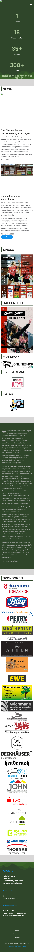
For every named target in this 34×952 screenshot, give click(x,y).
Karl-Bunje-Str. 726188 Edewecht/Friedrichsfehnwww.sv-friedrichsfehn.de (15, 913)
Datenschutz (17, 934)
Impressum (17, 937)
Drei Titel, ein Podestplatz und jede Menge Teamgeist (16, 132)
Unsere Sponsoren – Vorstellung (12, 198)
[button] (31, 4)
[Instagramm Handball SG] (4, 896)
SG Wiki (17, 930)
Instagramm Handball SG (10, 898)
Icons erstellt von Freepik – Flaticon (17, 946)
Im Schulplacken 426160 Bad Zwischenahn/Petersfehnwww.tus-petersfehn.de (13, 879)
